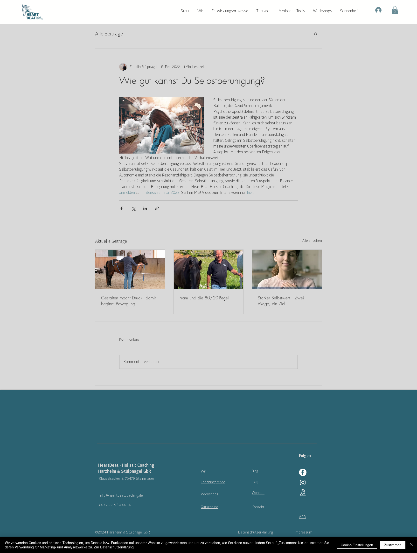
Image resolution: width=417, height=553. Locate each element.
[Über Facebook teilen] (121, 208)
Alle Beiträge (109, 34)
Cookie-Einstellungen (357, 544)
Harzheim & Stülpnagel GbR (124, 471)
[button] (202, 11)
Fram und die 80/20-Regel (204, 298)
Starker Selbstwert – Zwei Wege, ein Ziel (281, 300)
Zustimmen (392, 544)
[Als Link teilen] (157, 208)
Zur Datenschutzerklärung (114, 547)
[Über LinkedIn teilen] (145, 208)
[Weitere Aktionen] (295, 67)
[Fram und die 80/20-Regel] (208, 269)
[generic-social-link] (302, 482)
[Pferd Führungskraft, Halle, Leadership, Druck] (130, 269)
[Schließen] (411, 544)
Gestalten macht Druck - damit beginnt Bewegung (128, 300)
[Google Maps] (302, 492)
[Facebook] (302, 472)
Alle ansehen (312, 241)
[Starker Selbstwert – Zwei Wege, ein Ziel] (287, 269)
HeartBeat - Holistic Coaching (126, 465)
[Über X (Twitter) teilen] (133, 208)
